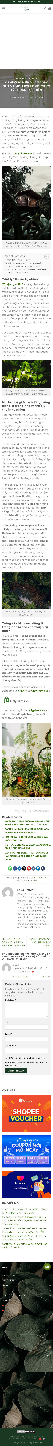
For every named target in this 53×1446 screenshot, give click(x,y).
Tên (7, 1022)
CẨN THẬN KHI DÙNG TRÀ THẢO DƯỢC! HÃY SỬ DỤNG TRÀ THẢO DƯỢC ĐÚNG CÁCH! (26, 856)
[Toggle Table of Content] (45, 256)
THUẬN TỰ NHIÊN (29, 79)
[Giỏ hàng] (49, 8)
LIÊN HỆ (6, 1300)
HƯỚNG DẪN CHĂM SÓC (15, 1295)
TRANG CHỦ (8, 1275)
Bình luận (46, 977)
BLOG (18, 79)
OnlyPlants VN (40, 690)
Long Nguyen (37, 97)
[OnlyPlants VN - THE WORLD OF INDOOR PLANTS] (26, 8)
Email (8, 1034)
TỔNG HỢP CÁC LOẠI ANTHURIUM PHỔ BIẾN (40, 942)
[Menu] (3, 8)
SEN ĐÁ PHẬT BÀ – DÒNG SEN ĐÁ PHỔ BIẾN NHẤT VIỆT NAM (13, 942)
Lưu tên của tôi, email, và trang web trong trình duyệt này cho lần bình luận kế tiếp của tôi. (26, 1062)
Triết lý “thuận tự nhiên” (18, 260)
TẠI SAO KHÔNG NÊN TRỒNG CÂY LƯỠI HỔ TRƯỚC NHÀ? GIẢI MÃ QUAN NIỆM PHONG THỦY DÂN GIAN (24, 1220)
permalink (32, 880)
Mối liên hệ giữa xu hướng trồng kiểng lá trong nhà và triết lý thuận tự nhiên (27, 265)
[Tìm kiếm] (45, 8)
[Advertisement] (26, 41)
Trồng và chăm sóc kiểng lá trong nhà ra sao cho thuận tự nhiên (27, 271)
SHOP (5, 1285)
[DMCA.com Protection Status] (26, 1431)
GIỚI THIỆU (8, 1280)
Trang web (10, 1046)
